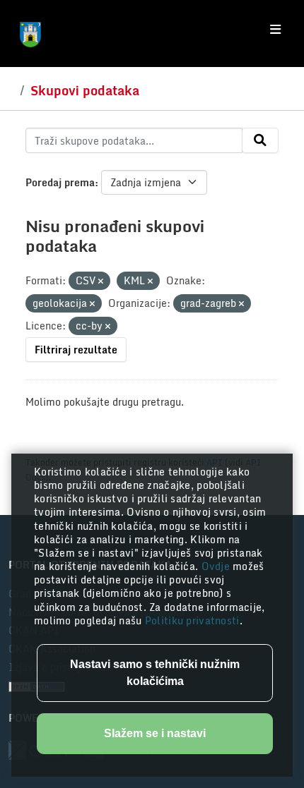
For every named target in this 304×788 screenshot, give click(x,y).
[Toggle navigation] (275, 29)
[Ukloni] (100, 281)
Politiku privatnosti (192, 620)
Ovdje (217, 566)
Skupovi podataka (84, 90)
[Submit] (260, 140)
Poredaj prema (60, 182)
